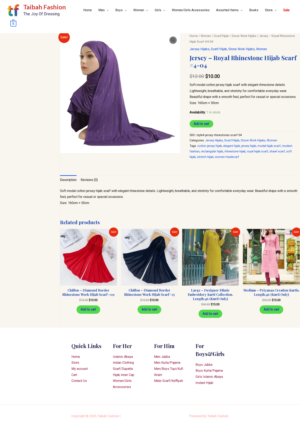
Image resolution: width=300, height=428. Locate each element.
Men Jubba (162, 357)
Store (269, 10)
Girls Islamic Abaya (209, 377)
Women (138, 10)
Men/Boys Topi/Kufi (168, 369)
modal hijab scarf (269, 146)
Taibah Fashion (44, 7)
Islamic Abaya (123, 357)
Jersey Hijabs (199, 49)
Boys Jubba (204, 365)
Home (87, 10)
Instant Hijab (204, 383)
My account (79, 369)
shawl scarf (277, 151)
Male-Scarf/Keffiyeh (168, 381)
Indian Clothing (123, 363)
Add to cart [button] (88, 309)
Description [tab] (68, 180)
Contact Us (79, 381)
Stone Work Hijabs (244, 36)
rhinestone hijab (235, 151)
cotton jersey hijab (209, 146)
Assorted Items (227, 10)
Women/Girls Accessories (191, 10)
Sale (286, 10)
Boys (119, 10)
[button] (173, 40)
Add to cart (201, 124)
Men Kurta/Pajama (167, 363)
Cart (74, 375)
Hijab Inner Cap (123, 375)
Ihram (158, 375)
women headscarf (227, 157)
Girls (158, 10)
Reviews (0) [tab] (89, 180)
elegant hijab (231, 146)
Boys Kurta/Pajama (209, 371)
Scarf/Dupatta (123, 369)
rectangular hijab (212, 151)
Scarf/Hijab (221, 36)
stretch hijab (205, 157)
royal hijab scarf (257, 151)
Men (101, 10)
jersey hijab (248, 146)
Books (253, 10)
